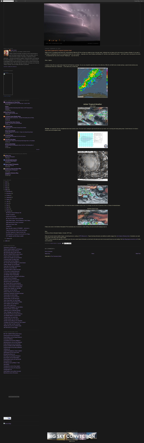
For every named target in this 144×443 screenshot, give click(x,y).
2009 (6, 189)
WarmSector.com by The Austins (11, 372)
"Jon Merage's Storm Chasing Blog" (11, 274)
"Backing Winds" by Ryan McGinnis (11, 250)
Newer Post (47, 253)
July (7, 201)
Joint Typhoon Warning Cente (123, 236)
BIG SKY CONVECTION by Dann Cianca (13, 333)
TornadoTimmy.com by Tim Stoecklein (12, 367)
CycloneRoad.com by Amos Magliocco (12, 340)
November (8, 193)
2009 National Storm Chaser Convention (14, 222)
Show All (37, 149)
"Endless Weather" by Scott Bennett (11, 264)
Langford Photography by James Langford (13, 350)
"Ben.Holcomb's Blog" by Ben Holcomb (12, 252)
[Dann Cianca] (8, 94)
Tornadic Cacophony (10, 214)
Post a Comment (48, 251)
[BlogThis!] (66, 243)
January (8, 238)
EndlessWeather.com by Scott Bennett (12, 344)
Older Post (138, 253)
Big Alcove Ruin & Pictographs (11, 169)
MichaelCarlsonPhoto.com (9, 354)
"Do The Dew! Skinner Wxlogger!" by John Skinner (15, 262)
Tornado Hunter (8, 126)
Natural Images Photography (11, 164)
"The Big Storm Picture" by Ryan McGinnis (13, 313)
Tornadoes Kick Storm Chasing (12, 122)
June (7, 203)
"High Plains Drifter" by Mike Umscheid (12, 269)
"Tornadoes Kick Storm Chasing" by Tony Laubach (15, 322)
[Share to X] (67, 243)
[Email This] (65, 243)
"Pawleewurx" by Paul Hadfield (10, 290)
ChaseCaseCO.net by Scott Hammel (12, 335)
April (7, 207)
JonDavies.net (7, 349)
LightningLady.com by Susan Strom (11, 352)
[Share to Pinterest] (70, 243)
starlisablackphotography (11, 160)
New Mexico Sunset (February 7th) (13, 212)
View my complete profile (10, 66)
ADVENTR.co (8, 174)
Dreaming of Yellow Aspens (10, 161)
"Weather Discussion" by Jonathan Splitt (12, 325)
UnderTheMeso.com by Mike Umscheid (12, 371)
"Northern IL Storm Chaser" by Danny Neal (13, 286)
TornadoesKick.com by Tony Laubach (12, 366)
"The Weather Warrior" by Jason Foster (12, 315)
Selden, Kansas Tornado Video (11, 113)
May (7, 205)
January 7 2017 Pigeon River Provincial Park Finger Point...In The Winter (20, 140)
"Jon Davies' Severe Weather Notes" (12, 273)
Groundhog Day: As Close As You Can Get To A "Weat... (18, 234)
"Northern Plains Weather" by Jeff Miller (12, 288)
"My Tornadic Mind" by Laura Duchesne (12, 283)
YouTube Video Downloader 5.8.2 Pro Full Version (15, 136)
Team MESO (6, 364)
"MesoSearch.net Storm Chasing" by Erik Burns (14, 276)
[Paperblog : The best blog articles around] (7, 419)
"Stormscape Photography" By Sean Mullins (13, 307)
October (8, 195)
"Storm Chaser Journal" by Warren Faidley (13, 301)
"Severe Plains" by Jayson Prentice (11, 296)
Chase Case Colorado (10, 130)
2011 (6, 185)
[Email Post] (63, 243)
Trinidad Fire (8, 226)
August (8, 199)
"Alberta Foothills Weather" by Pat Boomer (13, 249)
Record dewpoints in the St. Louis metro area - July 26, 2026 (17, 103)
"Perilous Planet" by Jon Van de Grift (12, 291)
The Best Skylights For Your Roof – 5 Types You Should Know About (19, 132)
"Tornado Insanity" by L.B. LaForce (11, 319)
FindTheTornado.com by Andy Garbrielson (13, 347)
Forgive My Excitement (11, 216)
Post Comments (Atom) (56, 256)
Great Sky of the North (10, 139)
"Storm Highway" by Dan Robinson (11, 303)
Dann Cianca (14, 50)
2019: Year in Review (9, 165)
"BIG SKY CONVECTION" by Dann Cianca (13, 254)
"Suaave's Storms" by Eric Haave (11, 308)
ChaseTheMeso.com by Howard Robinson (13, 337)
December (8, 191)
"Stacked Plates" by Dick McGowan (11, 298)
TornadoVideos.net (8, 369)
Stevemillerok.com (8, 361)
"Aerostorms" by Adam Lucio (10, 247)
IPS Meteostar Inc (84, 236)
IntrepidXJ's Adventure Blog (11, 173)
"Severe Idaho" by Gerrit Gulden (11, 295)
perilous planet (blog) (10, 143)
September (8, 197)
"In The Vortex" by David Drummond (11, 271)
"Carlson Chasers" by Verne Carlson (11, 256)
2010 (6, 187)
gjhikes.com (8, 155)
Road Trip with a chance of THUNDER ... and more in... (18, 228)
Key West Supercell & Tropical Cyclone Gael (16, 232)
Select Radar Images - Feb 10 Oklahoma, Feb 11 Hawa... (18, 220)
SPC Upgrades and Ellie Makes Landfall (14, 236)
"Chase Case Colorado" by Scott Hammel (13, 257)
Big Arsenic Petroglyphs (10, 156)
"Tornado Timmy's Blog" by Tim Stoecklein (13, 320)
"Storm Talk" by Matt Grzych (10, 305)
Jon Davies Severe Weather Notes (13, 116)
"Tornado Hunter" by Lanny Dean (11, 317)
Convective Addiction (8, 338)
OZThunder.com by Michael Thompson (12, 355)
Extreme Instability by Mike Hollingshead (12, 345)
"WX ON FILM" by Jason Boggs (11, 327)
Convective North (9, 135)
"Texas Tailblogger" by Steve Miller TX (12, 312)
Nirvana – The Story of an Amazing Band (13, 123)
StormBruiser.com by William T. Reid (12, 362)
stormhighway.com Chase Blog (12, 102)
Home (93, 253)
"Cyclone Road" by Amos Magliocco (11, 261)
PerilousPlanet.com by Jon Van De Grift (12, 359)
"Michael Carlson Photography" (10, 278)
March (7, 209)
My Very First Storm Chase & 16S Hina (14, 218)
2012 (6, 184)
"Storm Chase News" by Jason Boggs (12, 300)
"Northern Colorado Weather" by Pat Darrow (13, 284)
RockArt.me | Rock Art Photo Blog (13, 168)
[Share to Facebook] (69, 243)
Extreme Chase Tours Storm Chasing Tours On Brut (15, 127)
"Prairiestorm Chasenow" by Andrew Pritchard (13, 293)
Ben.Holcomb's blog (10, 112)
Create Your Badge (7, 96)
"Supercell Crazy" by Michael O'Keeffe (12, 310)
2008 (6, 240)
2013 (6, 182)
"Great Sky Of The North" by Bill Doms (12, 266)
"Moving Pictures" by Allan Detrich (11, 281)
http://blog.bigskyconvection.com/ (130, 239)
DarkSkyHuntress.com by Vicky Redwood (13, 342)
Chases (7, 106)
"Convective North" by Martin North (11, 259)
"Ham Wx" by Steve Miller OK (10, 267)
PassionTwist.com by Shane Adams (11, 357)
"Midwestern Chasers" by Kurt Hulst (11, 279)
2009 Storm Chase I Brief (11, 224)
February (8, 211)
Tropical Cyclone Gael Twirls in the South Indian (16, 230)
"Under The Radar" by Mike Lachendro (12, 324)
